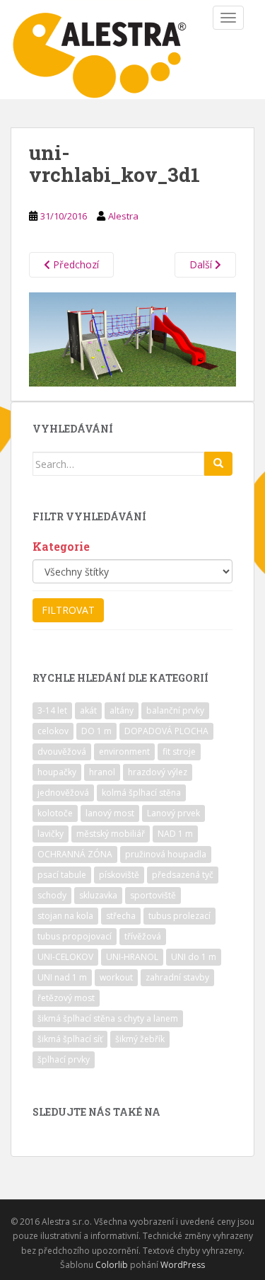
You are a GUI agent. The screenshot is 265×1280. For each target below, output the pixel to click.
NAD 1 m (175, 834)
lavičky (50, 834)
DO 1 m (96, 731)
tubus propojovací (74, 936)
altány (122, 710)
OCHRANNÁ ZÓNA (74, 854)
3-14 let (52, 710)
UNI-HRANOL (132, 957)
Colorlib (111, 1265)
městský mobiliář (110, 834)
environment (124, 751)
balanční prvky (175, 710)
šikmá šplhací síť (69, 1039)
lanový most (110, 813)
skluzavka (98, 895)
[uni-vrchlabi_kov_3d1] (132, 338)
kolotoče (55, 813)
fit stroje (179, 751)
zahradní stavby (177, 977)
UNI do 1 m (193, 957)
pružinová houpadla (165, 854)
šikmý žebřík (140, 1039)
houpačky (56, 772)
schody (51, 895)
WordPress (182, 1265)
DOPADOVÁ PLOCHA (166, 731)
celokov (53, 731)
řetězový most (66, 998)
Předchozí (74, 264)
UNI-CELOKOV (65, 957)
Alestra (123, 216)
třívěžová (142, 936)
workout (116, 977)
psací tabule (61, 875)
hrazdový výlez (157, 772)
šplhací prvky (63, 1059)
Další (202, 264)
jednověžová (63, 793)
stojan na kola (65, 916)
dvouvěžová (61, 751)
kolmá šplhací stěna (141, 793)
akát (88, 710)
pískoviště (119, 875)
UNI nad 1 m (62, 977)
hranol (102, 772)
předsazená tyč (182, 875)
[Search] (218, 464)
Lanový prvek (173, 813)
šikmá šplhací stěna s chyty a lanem (107, 1018)
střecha (121, 916)
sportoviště (153, 895)
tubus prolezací (179, 916)
